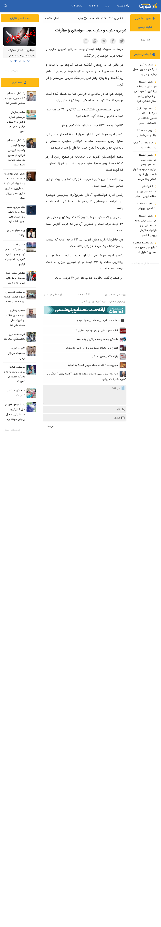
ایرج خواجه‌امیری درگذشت (16, 233)
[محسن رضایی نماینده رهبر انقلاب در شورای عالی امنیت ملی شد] (31, 313)
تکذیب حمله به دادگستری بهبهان (146, 206)
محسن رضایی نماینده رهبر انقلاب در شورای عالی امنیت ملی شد (15, 317)
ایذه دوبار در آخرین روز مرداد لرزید (144, 145)
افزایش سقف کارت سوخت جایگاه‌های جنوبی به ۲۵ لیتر (15, 278)
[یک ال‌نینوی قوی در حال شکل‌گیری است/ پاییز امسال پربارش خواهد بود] (31, 407)
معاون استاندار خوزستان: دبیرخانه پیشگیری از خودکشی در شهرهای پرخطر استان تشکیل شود (145, 91)
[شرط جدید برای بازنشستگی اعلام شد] (31, 337)
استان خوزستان (51, 295)
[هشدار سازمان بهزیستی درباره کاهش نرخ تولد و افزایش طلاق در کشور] (31, 115)
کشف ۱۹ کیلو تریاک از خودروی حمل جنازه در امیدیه (144, 69)
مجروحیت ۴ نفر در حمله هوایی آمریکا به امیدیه (93, 365)
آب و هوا (82, 295)
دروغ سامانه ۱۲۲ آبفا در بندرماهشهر (146, 133)
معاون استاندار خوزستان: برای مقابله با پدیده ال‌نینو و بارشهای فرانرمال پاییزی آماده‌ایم (145, 225)
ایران (107, 6)
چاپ (81, 18)
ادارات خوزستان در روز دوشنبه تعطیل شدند (95, 331)
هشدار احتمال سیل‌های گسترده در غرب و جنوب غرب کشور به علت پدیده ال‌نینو (15, 254)
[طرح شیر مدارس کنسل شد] (31, 393)
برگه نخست (123, 6)
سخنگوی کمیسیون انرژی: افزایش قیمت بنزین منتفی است (14, 297)
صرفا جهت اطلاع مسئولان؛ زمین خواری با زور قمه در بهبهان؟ (21, 55)
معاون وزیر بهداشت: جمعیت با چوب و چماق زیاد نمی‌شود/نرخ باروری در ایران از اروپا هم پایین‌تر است (14, 186)
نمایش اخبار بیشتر (141, 263)
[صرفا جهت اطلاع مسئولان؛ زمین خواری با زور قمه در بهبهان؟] (19, 36)
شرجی (84, 301)
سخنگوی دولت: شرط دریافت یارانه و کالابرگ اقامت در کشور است (14, 374)
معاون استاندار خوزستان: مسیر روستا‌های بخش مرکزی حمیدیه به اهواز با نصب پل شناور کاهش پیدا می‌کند (144, 167)
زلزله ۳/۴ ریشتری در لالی (104, 356)
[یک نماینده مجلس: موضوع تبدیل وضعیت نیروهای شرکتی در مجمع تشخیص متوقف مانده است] (31, 143)
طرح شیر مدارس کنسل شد (16, 392)
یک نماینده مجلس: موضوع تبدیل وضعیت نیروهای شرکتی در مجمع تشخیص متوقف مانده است (15, 153)
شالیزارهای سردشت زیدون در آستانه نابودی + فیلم (145, 191)
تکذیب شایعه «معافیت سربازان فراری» (16, 353)
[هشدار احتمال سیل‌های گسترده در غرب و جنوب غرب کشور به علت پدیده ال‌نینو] (31, 247)
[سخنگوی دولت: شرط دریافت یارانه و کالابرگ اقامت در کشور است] (31, 369)
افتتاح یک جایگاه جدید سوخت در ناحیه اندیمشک (92, 348)
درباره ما (93, 6)
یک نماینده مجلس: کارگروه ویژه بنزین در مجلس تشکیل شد (144, 247)
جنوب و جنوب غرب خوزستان (107, 301)
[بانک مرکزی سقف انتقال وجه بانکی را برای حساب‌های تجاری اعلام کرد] (31, 210)
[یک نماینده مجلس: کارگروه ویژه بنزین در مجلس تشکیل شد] (31, 96)
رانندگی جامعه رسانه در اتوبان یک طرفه (97, 339)
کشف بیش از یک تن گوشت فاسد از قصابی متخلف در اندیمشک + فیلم (145, 115)
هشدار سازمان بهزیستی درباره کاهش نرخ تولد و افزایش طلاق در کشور (16, 122)
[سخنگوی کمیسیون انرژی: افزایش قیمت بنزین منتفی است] (31, 294)
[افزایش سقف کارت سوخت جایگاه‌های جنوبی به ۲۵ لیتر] (31, 276)
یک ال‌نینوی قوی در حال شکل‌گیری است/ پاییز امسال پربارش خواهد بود (15, 412)
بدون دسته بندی (114, 295)
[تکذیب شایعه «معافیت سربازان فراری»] (31, 351)
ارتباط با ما (76, 6)
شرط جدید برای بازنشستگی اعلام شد (14, 336)
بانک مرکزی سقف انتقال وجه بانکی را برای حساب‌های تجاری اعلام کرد (15, 214)
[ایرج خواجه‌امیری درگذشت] (31, 233)
